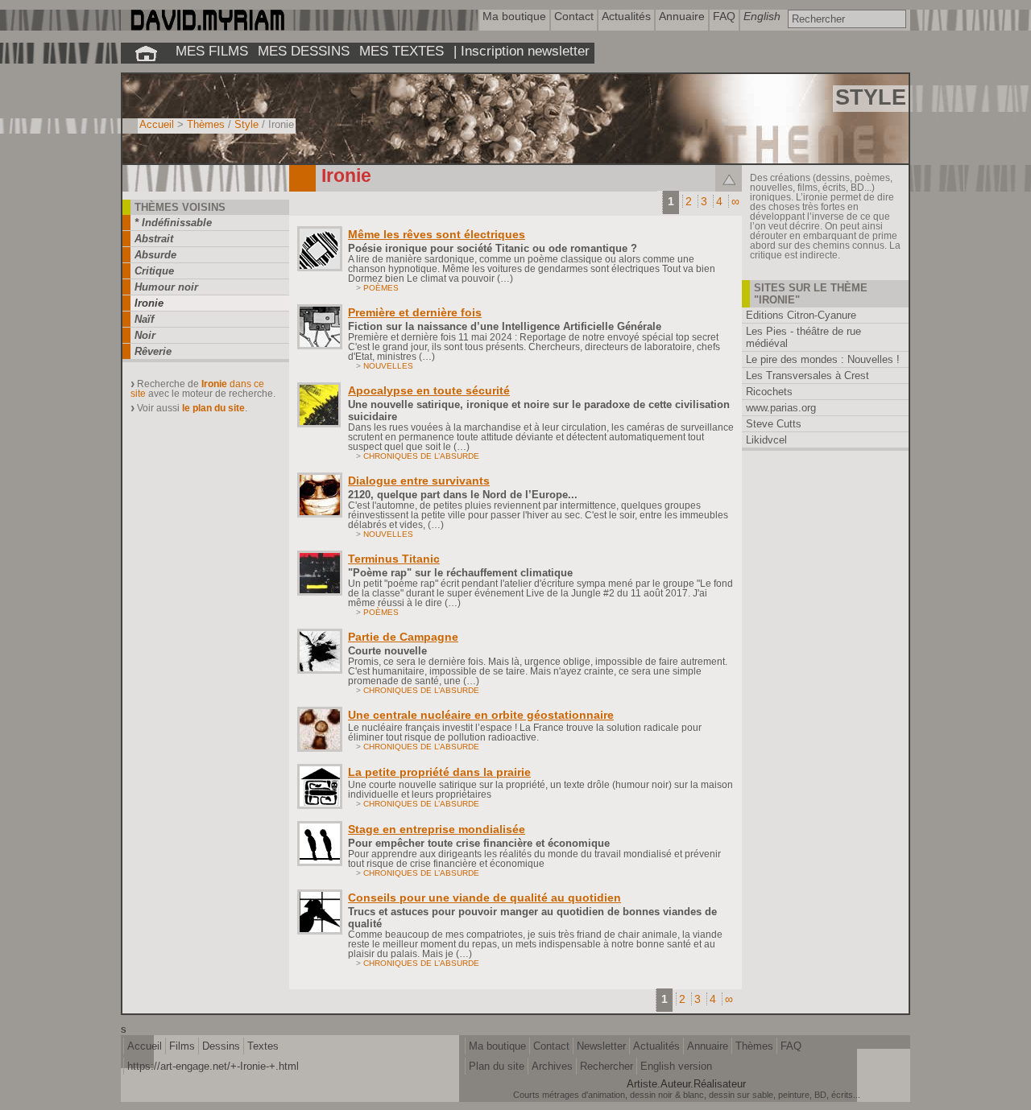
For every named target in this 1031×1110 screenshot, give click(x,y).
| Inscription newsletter (521, 51)
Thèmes (206, 124)
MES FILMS (212, 51)
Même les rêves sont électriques (436, 234)
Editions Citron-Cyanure (801, 315)
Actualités (656, 1046)
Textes (263, 1046)
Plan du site (496, 1066)
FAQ (790, 1046)
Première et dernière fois (415, 312)
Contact (551, 1046)
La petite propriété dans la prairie (439, 771)
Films (182, 1046)
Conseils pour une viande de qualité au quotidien (484, 897)
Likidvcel (766, 440)
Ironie (149, 303)
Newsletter (601, 1046)
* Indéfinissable (173, 223)
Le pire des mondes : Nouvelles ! (823, 359)
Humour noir (166, 287)
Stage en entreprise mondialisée (436, 829)
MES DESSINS (304, 51)
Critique (154, 271)
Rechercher (606, 1066)
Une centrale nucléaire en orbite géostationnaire (481, 714)
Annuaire (707, 1046)
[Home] (206, 27)
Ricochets (769, 392)
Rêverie (153, 351)
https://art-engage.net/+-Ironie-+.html (213, 1066)
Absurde (155, 255)
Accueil (156, 124)
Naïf (144, 319)
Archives (552, 1066)
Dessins (221, 1046)
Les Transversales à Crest (807, 375)
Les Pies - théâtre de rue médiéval (803, 337)
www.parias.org (781, 408)
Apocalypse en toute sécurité (429, 390)
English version (676, 1066)
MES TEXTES (401, 51)
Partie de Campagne (403, 636)
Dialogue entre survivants (419, 480)
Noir (145, 335)
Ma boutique (497, 1046)
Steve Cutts (773, 424)
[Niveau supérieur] (728, 178)
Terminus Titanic (394, 558)
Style (246, 124)
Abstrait (154, 239)
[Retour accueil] (146, 53)
